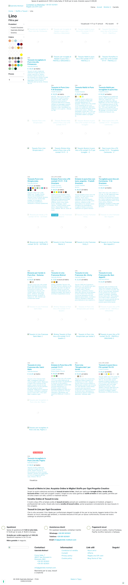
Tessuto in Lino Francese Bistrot (58, 274)
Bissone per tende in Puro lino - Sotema (36, 274)
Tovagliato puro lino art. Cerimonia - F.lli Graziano (109, 181)
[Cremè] (78, 96)
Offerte (90, 553)
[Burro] (83, 376)
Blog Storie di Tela (95, 558)
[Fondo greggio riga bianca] (102, 284)
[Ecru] (33, 282)
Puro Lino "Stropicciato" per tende (82, 367)
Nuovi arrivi (92, 550)
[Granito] (56, 282)
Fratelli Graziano (56, 92)
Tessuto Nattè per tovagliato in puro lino (108, 88)
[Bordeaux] (52, 192)
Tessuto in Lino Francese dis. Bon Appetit (106, 275)
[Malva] (44, 188)
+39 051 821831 (42, 5)
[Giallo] (80, 96)
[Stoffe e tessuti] (24, 9)
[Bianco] (76, 192)
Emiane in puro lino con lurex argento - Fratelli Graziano (85, 181)
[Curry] (54, 282)
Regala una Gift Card (34, 7)
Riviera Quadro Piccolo (58, 371)
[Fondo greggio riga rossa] (76, 282)
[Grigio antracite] (66, 192)
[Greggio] (76, 96)
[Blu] (30, 188)
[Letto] (17, 9)
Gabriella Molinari (33, 66)
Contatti (65, 553)
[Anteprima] (38, 55)
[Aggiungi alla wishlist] (37, 55)
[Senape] (33, 188)
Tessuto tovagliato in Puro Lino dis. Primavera (37, 62)
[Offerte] (10, 9)
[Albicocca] (63, 192)
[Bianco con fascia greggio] (102, 190)
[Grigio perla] (40, 188)
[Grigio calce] (118, 374)
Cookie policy (67, 558)
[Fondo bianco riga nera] (78, 282)
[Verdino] (83, 96)
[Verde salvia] (37, 188)
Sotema (30, 277)
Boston (77, 187)
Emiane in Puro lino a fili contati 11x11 (61, 366)
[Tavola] (13, 9)
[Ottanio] (28, 190)
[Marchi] (34, 9)
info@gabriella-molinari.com (65, 540)
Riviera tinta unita (56, 187)
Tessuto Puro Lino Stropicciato (35, 180)
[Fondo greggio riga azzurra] (28, 376)
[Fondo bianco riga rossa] (83, 282)
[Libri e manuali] (31, 9)
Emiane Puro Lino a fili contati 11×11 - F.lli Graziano (60, 181)
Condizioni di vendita (70, 550)
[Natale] (37, 9)
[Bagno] (20, 9)
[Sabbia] (52, 282)
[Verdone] (30, 190)
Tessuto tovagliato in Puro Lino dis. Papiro (37, 459)
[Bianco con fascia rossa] (99, 190)
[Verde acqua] (42, 188)
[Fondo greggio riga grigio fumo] (30, 376)
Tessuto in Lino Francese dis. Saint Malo (36, 367)
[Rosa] (52, 376)
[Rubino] (35, 190)
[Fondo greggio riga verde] (109, 284)
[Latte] (33, 190)
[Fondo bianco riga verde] (106, 284)
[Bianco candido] (113, 374)
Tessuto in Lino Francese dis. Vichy (83, 274)
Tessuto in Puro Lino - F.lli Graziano (60, 88)
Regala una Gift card (95, 556)
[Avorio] (104, 374)
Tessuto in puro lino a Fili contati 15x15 (108, 366)
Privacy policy (67, 556)
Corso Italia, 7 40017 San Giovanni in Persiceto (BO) (42, 557)
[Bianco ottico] (115, 374)
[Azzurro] (35, 188)
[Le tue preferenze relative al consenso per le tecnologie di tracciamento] (3, 581)
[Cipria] (47, 188)
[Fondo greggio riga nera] (80, 282)
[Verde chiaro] (54, 192)
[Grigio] (61, 192)
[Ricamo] (27, 9)
